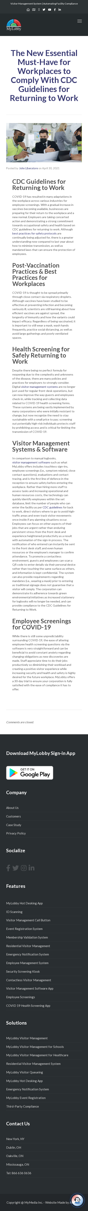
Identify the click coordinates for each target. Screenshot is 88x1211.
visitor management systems (39, 386)
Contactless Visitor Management (28, 980)
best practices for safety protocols (34, 233)
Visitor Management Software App (29, 988)
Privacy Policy (16, 833)
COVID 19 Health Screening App (28, 1005)
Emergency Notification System (27, 954)
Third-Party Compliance (22, 1106)
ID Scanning (14, 912)
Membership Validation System (27, 937)
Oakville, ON (14, 1156)
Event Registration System (24, 929)
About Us (12, 808)
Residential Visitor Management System (33, 1063)
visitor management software (31, 462)
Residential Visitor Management (28, 946)
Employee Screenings (20, 997)
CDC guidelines (52, 507)
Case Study (13, 825)
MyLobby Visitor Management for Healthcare (37, 1055)
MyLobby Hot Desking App (24, 903)
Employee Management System (27, 963)
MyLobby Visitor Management (27, 1038)
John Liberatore (28, 168)
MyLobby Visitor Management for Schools (35, 1046)
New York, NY (15, 1139)
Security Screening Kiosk (23, 971)
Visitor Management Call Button (28, 920)
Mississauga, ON (17, 1164)
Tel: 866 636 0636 (18, 1173)
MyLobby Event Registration (26, 1098)
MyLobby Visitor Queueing (24, 1072)
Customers (13, 816)
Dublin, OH (13, 1147)
